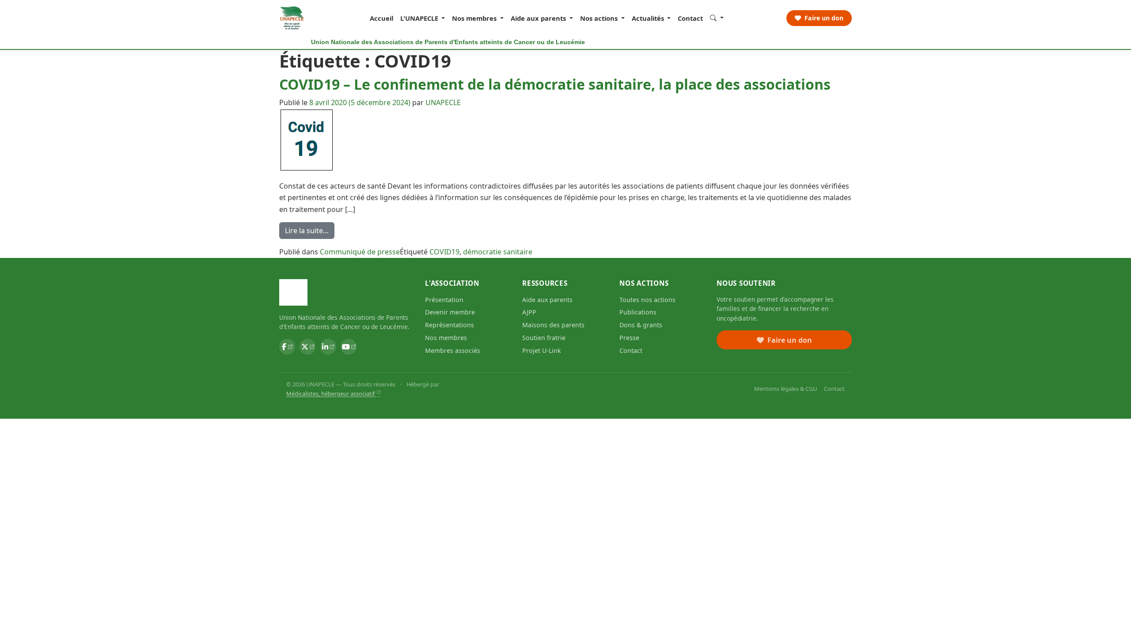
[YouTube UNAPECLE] (349, 347)
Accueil (381, 18)
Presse (629, 337)
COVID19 (444, 252)
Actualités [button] (649, 18)
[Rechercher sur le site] (716, 17)
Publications (638, 312)
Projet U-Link (541, 350)
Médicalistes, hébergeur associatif (331, 394)
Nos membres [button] (475, 18)
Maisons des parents (553, 325)
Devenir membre (450, 312)
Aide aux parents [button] (539, 18)
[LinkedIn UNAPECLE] (328, 347)
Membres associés (452, 350)
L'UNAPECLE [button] (420, 18)
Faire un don (823, 18)
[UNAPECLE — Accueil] (292, 18)
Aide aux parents (547, 299)
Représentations (449, 325)
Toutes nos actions (647, 299)
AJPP (529, 312)
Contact (690, 18)
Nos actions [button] (599, 18)
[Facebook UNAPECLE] (287, 347)
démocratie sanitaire (497, 252)
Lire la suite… (309, 232)
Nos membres (446, 337)
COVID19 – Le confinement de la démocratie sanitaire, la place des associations (555, 84)
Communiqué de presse (360, 252)
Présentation (444, 299)
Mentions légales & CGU (785, 389)
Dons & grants (640, 325)
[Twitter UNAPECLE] (307, 347)
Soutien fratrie (544, 337)
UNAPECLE (443, 102)
